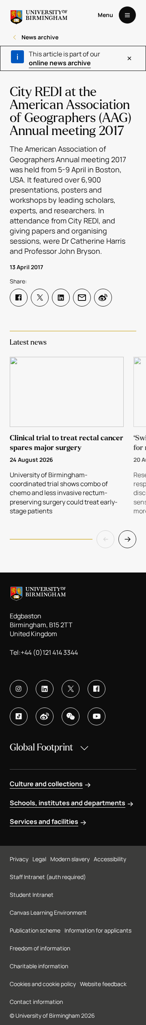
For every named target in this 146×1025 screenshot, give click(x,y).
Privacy (19, 859)
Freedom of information (40, 948)
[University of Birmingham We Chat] (70, 716)
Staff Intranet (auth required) (48, 877)
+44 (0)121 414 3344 (49, 652)
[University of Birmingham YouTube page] (96, 716)
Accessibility (110, 859)
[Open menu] (127, 15)
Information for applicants (97, 930)
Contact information (36, 1002)
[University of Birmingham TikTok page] (19, 716)
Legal (39, 859)
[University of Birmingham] (39, 15)
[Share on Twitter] (40, 298)
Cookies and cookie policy (43, 984)
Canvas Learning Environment (48, 912)
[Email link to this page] (82, 298)
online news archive (60, 62)
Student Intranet (32, 894)
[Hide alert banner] (129, 58)
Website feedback (103, 984)
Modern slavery (70, 859)
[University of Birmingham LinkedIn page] (45, 689)
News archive (39, 37)
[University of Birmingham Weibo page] (45, 716)
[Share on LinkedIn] (61, 298)
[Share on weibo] (103, 298)
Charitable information (39, 966)
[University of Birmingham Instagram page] (19, 689)
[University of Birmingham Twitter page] (70, 689)
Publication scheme (35, 930)
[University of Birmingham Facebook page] (96, 689)
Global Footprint (41, 747)
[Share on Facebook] (19, 298)
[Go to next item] (127, 539)
